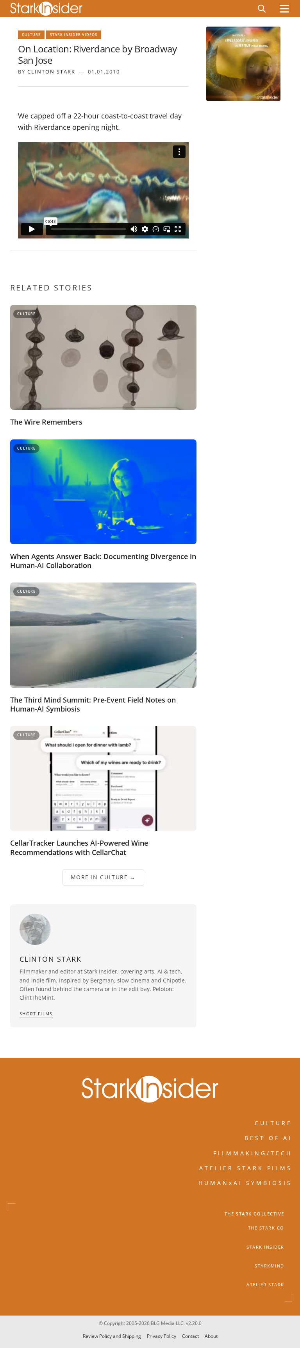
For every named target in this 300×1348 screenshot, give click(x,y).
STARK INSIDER (265, 1247)
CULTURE (273, 1123)
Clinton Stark (51, 71)
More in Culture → (103, 877)
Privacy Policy (161, 1336)
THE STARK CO (266, 1228)
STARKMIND (269, 1266)
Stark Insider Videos (73, 34)
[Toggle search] (262, 9)
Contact (190, 1336)
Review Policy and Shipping (112, 1336)
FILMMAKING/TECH (252, 1153)
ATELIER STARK (265, 1285)
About (211, 1336)
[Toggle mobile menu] (284, 9)
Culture (31, 34)
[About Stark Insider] (243, 64)
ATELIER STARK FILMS (245, 1168)
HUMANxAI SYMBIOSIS (245, 1183)
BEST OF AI (268, 1138)
